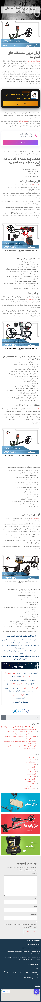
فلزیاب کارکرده (31, 781)
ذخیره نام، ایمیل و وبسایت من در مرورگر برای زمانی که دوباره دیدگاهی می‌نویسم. (21, 925)
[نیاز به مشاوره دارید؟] (20, 138)
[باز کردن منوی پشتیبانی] (37, 992)
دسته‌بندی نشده (31, 760)
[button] (26, 711)
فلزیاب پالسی (32, 772)
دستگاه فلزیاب (23, 121)
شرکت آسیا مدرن (18, 695)
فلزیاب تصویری (31, 774)
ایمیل (35, 906)
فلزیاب (34, 764)
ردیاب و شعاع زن (30, 762)
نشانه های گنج (31, 786)
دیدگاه (34, 874)
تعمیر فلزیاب (32, 757)
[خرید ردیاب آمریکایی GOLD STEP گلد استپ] (20, 98)
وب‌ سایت (34, 914)
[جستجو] (3, 717)
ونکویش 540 (36, 185)
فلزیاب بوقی (32, 769)
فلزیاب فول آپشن (30, 779)
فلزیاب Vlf (32, 767)
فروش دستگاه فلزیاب (30, 688)
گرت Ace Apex (35, 518)
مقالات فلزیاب (31, 784)
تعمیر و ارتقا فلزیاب (16, 684)
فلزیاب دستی (32, 776)
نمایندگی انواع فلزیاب (29, 788)
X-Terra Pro (36, 409)
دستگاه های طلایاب (34, 61)
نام (35, 898)
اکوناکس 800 (29, 299)
